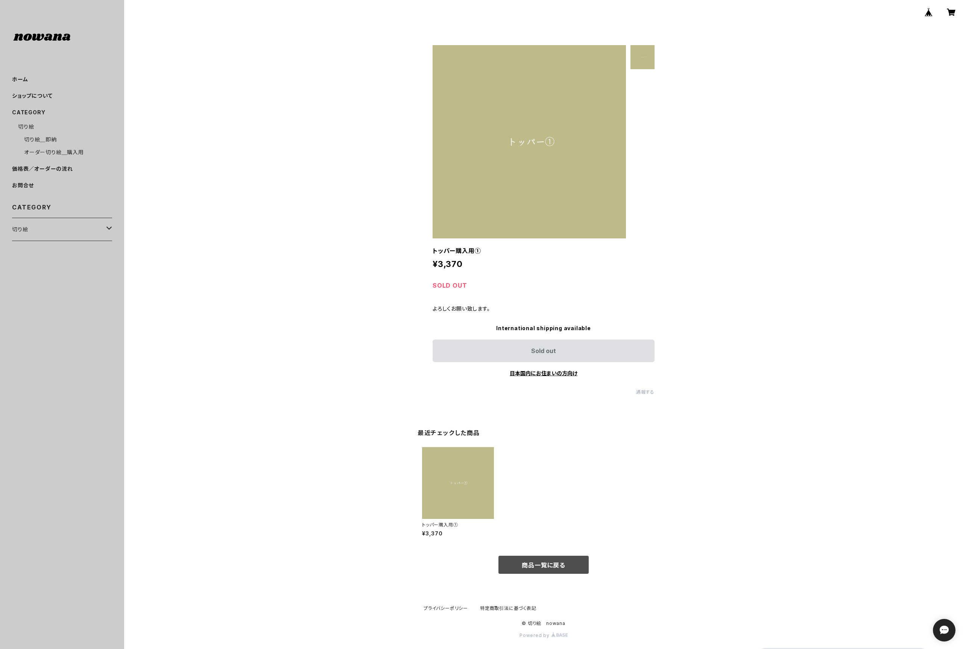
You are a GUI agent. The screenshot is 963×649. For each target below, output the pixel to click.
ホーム (20, 79)
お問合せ (23, 185)
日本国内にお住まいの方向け (543, 373)
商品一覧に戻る (543, 565)
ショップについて (32, 95)
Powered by (535, 635)
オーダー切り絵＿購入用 (54, 152)
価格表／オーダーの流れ (42, 168)
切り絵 (26, 126)
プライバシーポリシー (446, 608)
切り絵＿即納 (40, 139)
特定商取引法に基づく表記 (508, 608)
